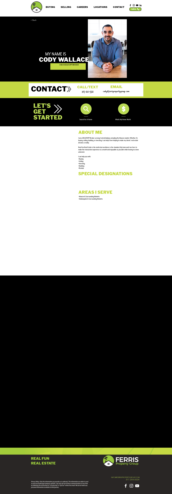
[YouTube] (137, 5)
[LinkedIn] (140, 5)
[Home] (86, 108)
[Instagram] (133, 5)
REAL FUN (40, 458)
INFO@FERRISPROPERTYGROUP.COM (125, 477)
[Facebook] (130, 5)
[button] (50, 7)
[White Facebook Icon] (125, 485)
